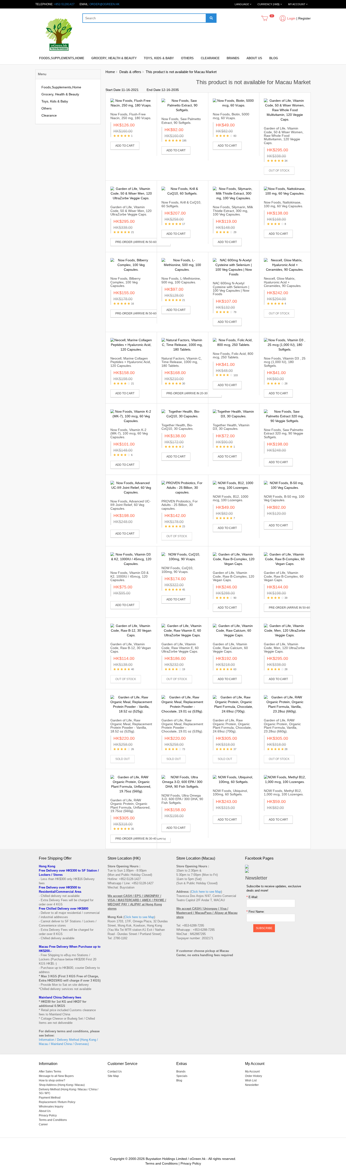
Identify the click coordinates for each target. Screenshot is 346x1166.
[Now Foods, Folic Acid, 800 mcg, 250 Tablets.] (234, 342)
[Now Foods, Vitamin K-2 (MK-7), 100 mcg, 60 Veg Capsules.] (131, 416)
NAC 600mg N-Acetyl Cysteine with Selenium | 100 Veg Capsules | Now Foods (231, 288)
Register (304, 18)
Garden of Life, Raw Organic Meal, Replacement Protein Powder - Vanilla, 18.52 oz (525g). (131, 725)
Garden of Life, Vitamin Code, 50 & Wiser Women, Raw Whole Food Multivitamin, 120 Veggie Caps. (283, 135)
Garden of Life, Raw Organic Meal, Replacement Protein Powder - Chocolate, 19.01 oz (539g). (182, 725)
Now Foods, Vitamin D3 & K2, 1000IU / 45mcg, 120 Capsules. (129, 576)
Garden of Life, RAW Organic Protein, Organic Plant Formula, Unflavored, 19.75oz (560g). (130, 805)
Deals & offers (130, 72)
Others (187, 58)
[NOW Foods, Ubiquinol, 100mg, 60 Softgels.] (234, 779)
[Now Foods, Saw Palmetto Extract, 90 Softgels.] (182, 105)
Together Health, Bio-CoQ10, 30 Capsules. (177, 426)
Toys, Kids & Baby (159, 58)
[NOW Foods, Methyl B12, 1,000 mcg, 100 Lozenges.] (285, 779)
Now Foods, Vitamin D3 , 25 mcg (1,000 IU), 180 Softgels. (285, 362)
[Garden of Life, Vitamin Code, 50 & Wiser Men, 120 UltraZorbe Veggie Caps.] (131, 193)
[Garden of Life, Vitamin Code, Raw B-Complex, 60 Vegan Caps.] (285, 559)
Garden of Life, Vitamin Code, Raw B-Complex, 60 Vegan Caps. (283, 576)
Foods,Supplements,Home (61, 58)
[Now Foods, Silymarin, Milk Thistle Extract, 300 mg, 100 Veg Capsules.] (234, 193)
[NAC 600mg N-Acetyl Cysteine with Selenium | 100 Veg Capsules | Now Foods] (234, 267)
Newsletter (252, 1085)
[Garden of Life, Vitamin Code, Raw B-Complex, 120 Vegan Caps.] (234, 559)
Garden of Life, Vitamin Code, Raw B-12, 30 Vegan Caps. (130, 647)
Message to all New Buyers (56, 1076)
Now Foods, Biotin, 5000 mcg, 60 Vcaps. (231, 116)
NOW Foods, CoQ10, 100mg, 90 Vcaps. (177, 569)
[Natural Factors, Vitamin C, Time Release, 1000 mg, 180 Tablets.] (182, 345)
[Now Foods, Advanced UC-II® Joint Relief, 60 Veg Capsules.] (131, 487)
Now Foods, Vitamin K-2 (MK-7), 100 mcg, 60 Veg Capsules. (129, 433)
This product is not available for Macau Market (181, 72)
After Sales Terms (50, 1071)
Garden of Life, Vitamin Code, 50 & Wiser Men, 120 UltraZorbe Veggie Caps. (131, 210)
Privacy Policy (48, 1115)
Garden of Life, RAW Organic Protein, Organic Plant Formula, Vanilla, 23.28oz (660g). (282, 725)
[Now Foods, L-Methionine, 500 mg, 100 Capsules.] (182, 265)
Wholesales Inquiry (51, 1106)
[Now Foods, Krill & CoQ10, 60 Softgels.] (182, 191)
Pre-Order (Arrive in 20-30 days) (191, 393)
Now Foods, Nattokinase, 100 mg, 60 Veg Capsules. (283, 204)
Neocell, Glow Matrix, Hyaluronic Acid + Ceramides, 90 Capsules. (283, 282)
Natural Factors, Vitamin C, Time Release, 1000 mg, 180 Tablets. (181, 362)
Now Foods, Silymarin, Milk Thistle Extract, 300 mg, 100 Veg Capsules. (233, 210)
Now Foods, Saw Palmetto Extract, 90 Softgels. (181, 120)
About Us (254, 58)
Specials (181, 1076)
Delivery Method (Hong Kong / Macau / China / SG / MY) (68, 1091)
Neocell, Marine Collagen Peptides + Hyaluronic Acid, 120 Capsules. (130, 362)
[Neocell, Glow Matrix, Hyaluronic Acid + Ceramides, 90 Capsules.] (285, 265)
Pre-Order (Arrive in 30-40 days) (140, 838)
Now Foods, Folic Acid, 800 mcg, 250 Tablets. (233, 355)
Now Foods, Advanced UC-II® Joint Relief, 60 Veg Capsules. (130, 504)
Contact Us (115, 1071)
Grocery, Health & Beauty (114, 58)
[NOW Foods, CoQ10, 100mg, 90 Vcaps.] (182, 557)
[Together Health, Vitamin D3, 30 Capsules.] (234, 414)
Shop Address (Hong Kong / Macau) (62, 1085)
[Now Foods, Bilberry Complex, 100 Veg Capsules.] (131, 265)
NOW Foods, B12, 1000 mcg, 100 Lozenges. (230, 498)
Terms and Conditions (53, 1120)
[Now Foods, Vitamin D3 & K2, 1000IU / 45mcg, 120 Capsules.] (131, 559)
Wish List (251, 1080)
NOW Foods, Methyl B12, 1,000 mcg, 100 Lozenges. (284, 792)
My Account (252, 1071)
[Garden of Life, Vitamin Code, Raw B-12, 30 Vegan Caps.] (131, 630)
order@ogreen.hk (104, 4)
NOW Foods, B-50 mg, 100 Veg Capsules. (284, 498)
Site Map (113, 1076)
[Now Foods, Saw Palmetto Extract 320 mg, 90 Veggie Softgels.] (285, 416)
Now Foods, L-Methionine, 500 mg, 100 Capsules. (181, 280)
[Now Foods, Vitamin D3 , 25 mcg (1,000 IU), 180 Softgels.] (285, 345)
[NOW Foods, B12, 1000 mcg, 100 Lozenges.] (234, 485)
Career (43, 1124)
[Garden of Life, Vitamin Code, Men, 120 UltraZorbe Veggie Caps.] (285, 630)
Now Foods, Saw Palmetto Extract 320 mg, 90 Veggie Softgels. (283, 433)
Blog (273, 58)
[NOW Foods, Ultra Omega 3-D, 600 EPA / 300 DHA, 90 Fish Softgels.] (182, 782)
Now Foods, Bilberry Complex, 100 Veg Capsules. (125, 282)
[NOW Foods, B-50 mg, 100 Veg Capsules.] (285, 485)
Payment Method (49, 1097)
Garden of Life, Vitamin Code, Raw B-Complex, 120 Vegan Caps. (233, 576)
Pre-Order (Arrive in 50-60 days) (140, 242)
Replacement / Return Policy (57, 1102)
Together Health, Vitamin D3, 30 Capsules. (231, 426)
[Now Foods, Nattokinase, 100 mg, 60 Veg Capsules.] (285, 191)
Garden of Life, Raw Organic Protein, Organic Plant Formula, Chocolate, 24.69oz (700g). (232, 725)
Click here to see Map (139, 917)
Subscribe (264, 928)
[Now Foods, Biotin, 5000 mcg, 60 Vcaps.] (234, 103)
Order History (253, 1076)
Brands (233, 58)
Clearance (210, 58)
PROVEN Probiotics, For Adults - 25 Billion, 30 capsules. (179, 504)
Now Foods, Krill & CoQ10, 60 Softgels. (181, 204)
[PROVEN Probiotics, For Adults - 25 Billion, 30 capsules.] (182, 487)
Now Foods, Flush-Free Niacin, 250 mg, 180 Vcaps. (130, 116)
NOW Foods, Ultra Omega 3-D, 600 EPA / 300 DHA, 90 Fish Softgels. (182, 799)
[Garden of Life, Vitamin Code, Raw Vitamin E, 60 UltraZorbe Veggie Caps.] (182, 630)
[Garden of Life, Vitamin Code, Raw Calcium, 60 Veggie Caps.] (234, 630)
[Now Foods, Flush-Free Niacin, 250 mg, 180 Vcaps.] (131, 103)
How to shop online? (52, 1080)
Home (110, 72)
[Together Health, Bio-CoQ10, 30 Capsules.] (182, 414)
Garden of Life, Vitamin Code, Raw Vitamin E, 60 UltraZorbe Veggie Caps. (180, 647)
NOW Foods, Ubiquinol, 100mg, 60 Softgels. (230, 792)
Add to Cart (124, 145)
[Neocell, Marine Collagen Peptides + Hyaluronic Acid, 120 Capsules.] (131, 345)
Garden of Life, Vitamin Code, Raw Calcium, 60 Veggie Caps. (230, 647)
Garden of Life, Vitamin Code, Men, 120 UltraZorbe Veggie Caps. (284, 647)
